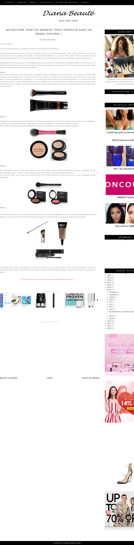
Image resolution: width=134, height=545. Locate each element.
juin (110, 302)
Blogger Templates (75, 543)
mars (111, 309)
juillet (111, 299)
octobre (112, 297)
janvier (112, 318)
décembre (113, 292)
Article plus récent (10, 378)
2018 (109, 280)
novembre (113, 295)
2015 (109, 287)
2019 (109, 277)
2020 (109, 275)
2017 (109, 282)
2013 (109, 321)
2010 (109, 328)
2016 (109, 285)
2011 (109, 326)
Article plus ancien (90, 378)
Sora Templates (64, 543)
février (111, 316)
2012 (109, 323)
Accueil (50, 378)
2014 (109, 290)
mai (110, 304)
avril (111, 307)
